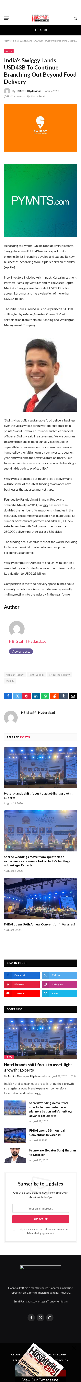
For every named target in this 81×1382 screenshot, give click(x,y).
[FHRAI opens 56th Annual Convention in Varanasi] (40, 898)
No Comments (16, 96)
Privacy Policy (34, 1233)
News (9, 51)
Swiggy (10, 680)
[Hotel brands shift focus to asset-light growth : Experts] (40, 767)
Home (7, 40)
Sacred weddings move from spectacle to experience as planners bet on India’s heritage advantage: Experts (37, 861)
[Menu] (6, 18)
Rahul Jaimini (36, 674)
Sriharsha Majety (59, 674)
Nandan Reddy (15, 674)
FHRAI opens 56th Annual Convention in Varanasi (39, 924)
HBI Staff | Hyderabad (28, 91)
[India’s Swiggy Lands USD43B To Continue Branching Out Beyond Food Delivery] (40, 128)
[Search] (75, 18)
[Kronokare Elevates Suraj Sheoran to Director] (15, 1155)
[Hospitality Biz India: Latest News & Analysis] (40, 18)
